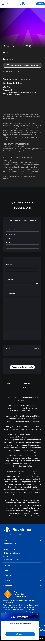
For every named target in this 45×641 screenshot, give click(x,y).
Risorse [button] (7, 580)
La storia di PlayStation (11, 559)
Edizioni (9, 264)
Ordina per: (11, 293)
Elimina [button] (36, 348)
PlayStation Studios (10, 550)
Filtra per (10, 279)
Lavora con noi (9, 547)
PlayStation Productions (12, 553)
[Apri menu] (3, 4)
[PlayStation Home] (22, 3)
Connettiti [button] (8, 585)
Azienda (6, 556)
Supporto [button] (8, 575)
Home (6, 535)
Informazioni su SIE (10, 544)
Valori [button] (6, 570)
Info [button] (5, 540)
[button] (23, 367)
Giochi (12, 535)
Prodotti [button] (7, 565)
